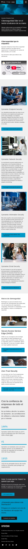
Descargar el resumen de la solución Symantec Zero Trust (12, 389)
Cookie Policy (4, 538)
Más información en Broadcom (11, 287)
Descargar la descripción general (11, 129)
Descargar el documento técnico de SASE (12, 350)
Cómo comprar (19, 2)
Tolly (11, 435)
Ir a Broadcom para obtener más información (11, 235)
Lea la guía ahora (7, 494)
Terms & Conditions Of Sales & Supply (9, 536)
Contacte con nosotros (9, 518)
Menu (26, 2)
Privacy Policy (4, 533)
